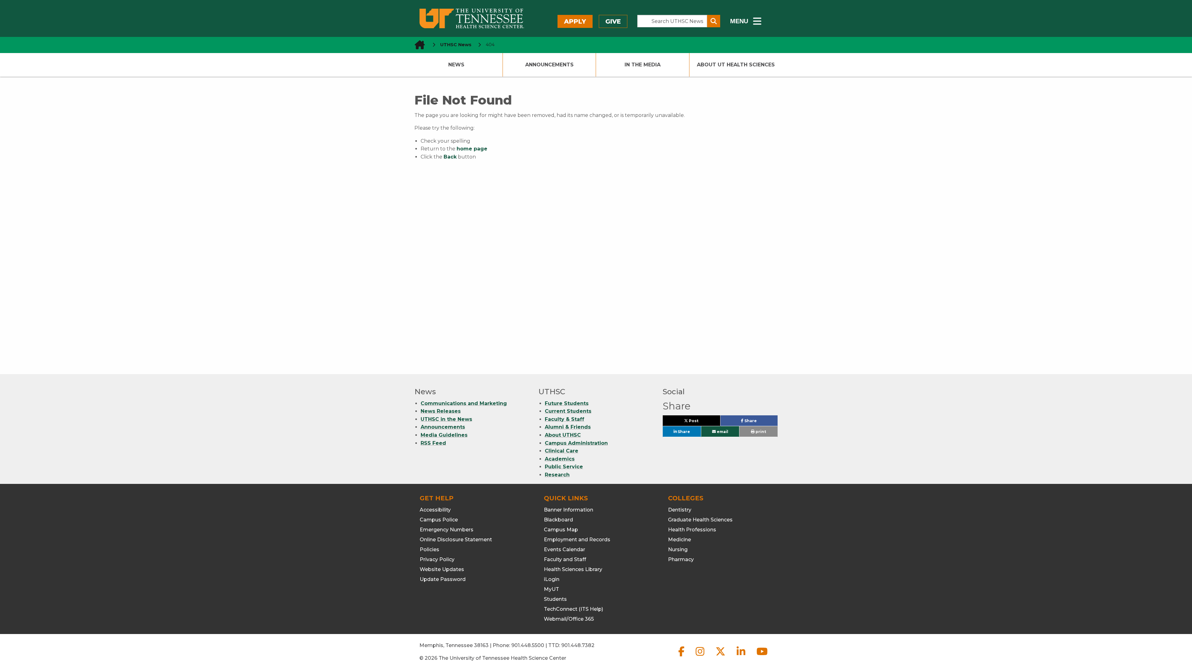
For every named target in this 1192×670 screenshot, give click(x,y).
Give (613, 21)
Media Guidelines (444, 435)
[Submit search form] (713, 21)
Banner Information (568, 510)
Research (557, 475)
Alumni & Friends (568, 427)
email (722, 431)
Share (760, 422)
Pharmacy (681, 559)
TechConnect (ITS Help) (573, 609)
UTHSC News (456, 44)
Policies (429, 549)
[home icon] (418, 45)
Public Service (564, 467)
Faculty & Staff (564, 419)
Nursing (678, 549)
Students (555, 599)
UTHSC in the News (446, 419)
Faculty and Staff (565, 559)
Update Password (443, 579)
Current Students (568, 411)
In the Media (643, 65)
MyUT (551, 589)
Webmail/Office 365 (569, 619)
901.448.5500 (527, 645)
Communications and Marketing (464, 403)
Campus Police (439, 520)
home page (472, 149)
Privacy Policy (437, 559)
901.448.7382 (577, 645)
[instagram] (701, 656)
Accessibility (435, 510)
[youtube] (762, 656)
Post (700, 422)
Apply (575, 21)
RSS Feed (433, 443)
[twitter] (721, 656)
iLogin (551, 579)
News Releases (441, 411)
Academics (560, 459)
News (456, 65)
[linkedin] (742, 656)
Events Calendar (564, 549)
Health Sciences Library (573, 569)
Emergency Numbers (446, 530)
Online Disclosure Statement (456, 540)
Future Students (567, 403)
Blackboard (558, 520)
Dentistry (679, 510)
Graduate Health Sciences (700, 520)
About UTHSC (563, 435)
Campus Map (561, 530)
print (760, 431)
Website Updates (442, 569)
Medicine (679, 540)
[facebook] (682, 656)
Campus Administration (576, 443)
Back (450, 157)
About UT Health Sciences (736, 65)
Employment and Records (577, 540)
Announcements (549, 65)
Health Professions (692, 530)
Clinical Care (561, 451)
